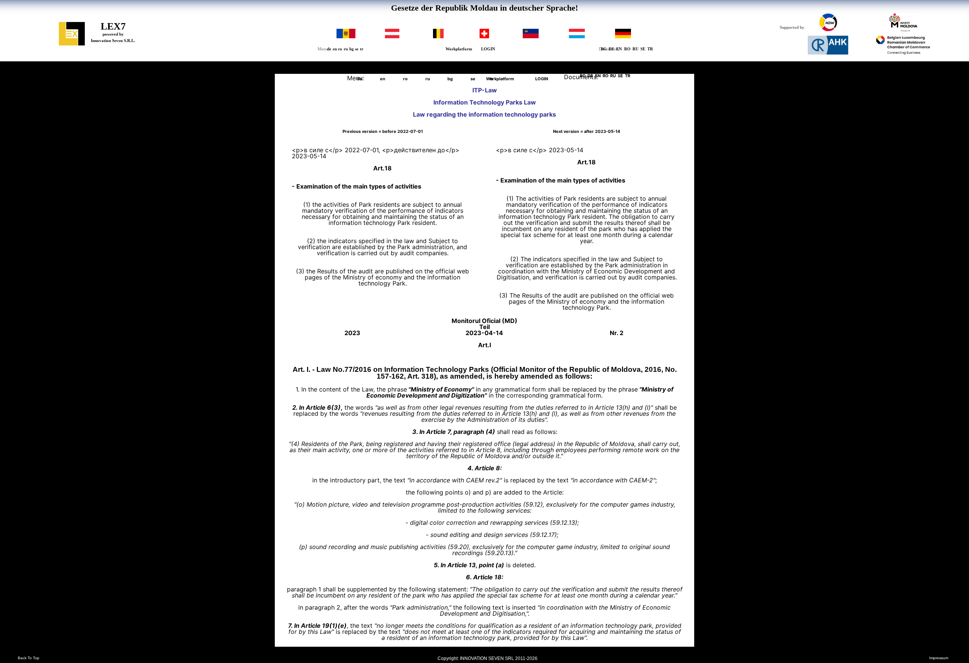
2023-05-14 (586, 131)
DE (611, 49)
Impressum (938, 658)
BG (604, 49)
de (329, 49)
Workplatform (459, 49)
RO (627, 49)
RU (635, 49)
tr (361, 49)
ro (340, 49)
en (335, 49)
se (356, 49)
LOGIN (488, 49)
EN (619, 49)
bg (351, 49)
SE (642, 49)
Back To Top (28, 658)
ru (346, 49)
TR (650, 49)
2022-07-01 (383, 131)
